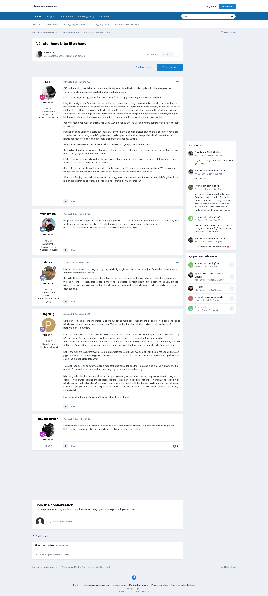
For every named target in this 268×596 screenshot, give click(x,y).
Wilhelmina (48, 213)
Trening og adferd (75, 56)
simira (48, 262)
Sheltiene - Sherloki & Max (208, 152)
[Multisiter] (65, 201)
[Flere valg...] (177, 82)
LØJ (200, 241)
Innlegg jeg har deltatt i (75, 24)
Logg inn (210, 6)
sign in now (103, 509)
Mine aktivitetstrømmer (126, 24)
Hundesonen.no (45, 6)
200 (49, 446)
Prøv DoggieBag (86, 16)
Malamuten (200, 280)
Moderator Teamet (138, 585)
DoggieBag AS (134, 588)
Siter (73, 201)
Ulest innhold (52, 24)
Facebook (104, 16)
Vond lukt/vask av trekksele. (209, 297)
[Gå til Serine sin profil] (190, 218)
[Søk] (232, 16)
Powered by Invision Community (134, 591)
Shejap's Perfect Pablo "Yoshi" (210, 170)
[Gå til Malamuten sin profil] (190, 275)
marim (51, 52)
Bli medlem (227, 6)
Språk (76, 585)
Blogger (51, 16)
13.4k (49, 289)
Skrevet (214, 155)
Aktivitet (36, 24)
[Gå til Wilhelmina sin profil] (49, 225)
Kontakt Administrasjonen (96, 585)
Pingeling (48, 314)
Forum (38, 16)
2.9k (49, 241)
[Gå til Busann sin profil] (190, 153)
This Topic (220, 16)
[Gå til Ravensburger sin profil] (49, 430)
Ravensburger (48, 418)
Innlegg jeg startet (101, 24)
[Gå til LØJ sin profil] (190, 240)
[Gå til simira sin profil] (49, 273)
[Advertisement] (107, 475)
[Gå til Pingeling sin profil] (49, 325)
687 (49, 341)
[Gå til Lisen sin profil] (190, 308)
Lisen (197, 310)
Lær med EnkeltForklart (183, 585)
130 (49, 108)
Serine (201, 220)
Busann (201, 155)
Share (152, 54)
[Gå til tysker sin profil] (190, 298)
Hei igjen (199, 287)
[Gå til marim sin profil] (39, 54)
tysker (198, 300)
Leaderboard (66, 16)
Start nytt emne (144, 67)
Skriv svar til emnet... (62, 521)
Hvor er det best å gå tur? (208, 186)
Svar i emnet (169, 67)
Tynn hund (200, 307)
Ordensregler (119, 585)
